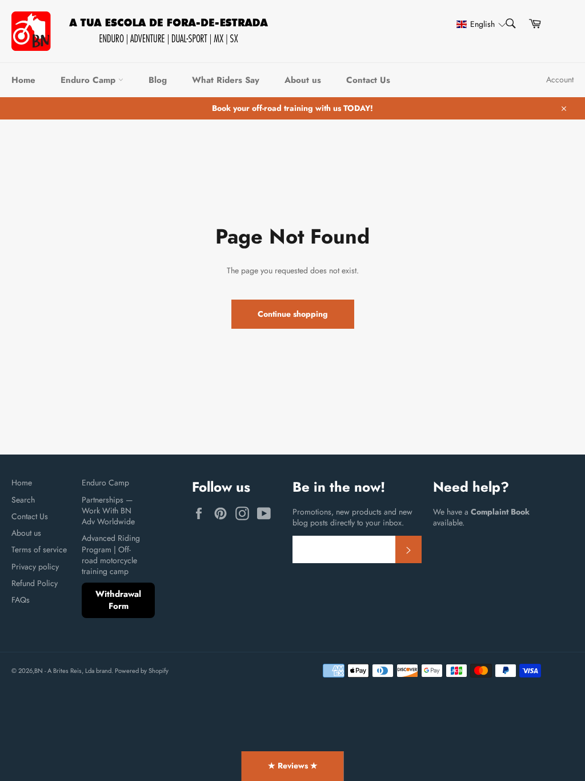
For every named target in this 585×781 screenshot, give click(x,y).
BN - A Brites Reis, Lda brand (72, 670)
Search (23, 499)
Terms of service (39, 549)
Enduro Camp (89, 80)
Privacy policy (35, 566)
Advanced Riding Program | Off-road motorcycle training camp (111, 554)
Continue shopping (293, 314)
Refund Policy (34, 583)
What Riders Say (225, 80)
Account (560, 79)
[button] (476, 24)
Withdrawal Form (118, 600)
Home (23, 80)
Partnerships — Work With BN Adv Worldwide (108, 511)
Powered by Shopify (142, 670)
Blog (158, 80)
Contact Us (368, 80)
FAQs (20, 599)
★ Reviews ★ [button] (293, 765)
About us (303, 80)
